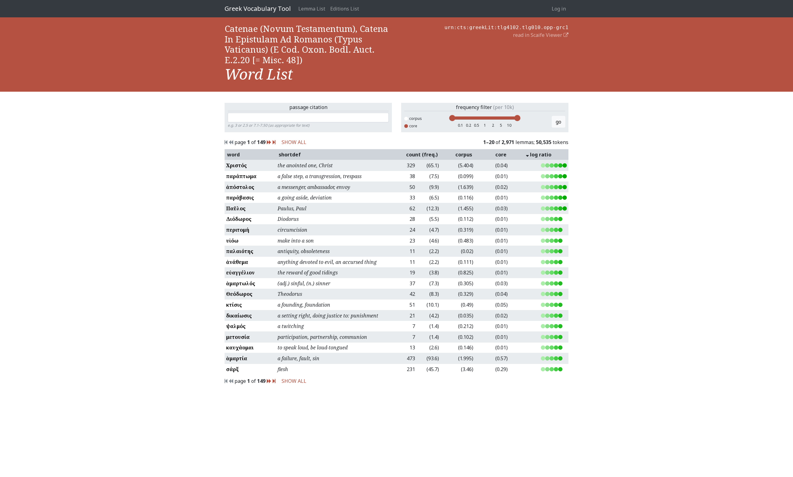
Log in (559, 8)
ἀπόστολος (240, 187)
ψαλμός (236, 326)
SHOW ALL (294, 142)
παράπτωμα (241, 176)
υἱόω (232, 240)
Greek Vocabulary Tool (258, 8)
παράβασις (240, 197)
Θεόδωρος (239, 294)
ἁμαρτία (236, 358)
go (558, 121)
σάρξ (232, 369)
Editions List (344, 8)
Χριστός (236, 165)
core (413, 126)
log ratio (540, 154)
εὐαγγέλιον (240, 272)
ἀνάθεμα (237, 262)
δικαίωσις (239, 315)
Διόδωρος (239, 219)
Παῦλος (236, 208)
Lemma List (311, 8)
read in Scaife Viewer (538, 35)
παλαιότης (239, 251)
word (233, 154)
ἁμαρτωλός (240, 283)
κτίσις (234, 304)
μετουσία (238, 337)
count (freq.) (422, 154)
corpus (415, 118)
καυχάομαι (240, 347)
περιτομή (237, 229)
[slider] (452, 118)
